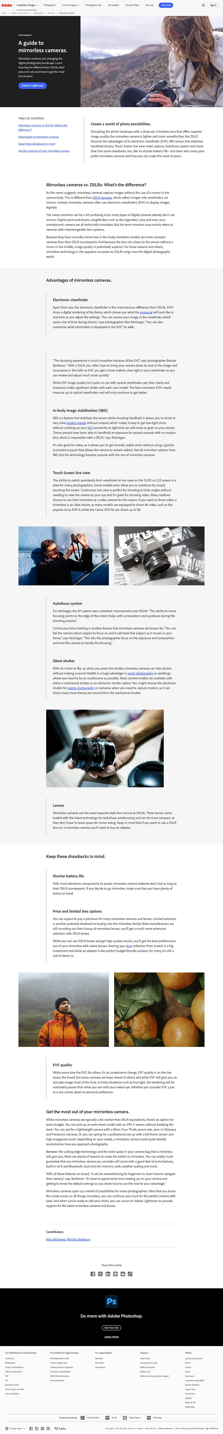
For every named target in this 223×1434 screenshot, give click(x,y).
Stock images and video (14, 1389)
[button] (203, 5)
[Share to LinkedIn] (108, 1274)
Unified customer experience (61, 1367)
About (187, 1363)
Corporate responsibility (194, 1380)
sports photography (81, 688)
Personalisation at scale (59, 1358)
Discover (51, 13)
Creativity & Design (26, 5)
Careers (188, 1367)
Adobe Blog (189, 1407)
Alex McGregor (56, 1239)
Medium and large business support (154, 1376)
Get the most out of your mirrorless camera (44, 151)
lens (129, 946)
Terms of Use (150, 1428)
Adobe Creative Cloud (20, 13)
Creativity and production (60, 1372)
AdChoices (213, 1428)
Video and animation (13, 1372)
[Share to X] (100, 1274)
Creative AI (9, 1358)
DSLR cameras (102, 198)
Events (187, 1372)
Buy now (149, 5)
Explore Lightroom (32, 85)
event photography (140, 673)
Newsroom (189, 1376)
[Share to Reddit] (123, 1274)
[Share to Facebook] (93, 1274)
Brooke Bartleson (78, 1239)
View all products (12, 1394)
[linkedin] (48, 1428)
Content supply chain (58, 1363)
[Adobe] (6, 5)
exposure (146, 312)
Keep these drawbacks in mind (36, 144)
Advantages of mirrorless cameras (38, 137)
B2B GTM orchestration (59, 1376)
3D (6, 1380)
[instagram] (36, 1428)
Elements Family (12, 1385)
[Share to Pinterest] (115, 1274)
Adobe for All (190, 1402)
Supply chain (190, 1389)
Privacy (140, 1428)
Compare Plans (132, 5)
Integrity (188, 1398)
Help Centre (145, 1358)
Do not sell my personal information (189, 1428)
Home (4, 13)
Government (100, 1367)
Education (99, 1358)
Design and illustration (14, 1367)
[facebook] (31, 1428)
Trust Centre (190, 1394)
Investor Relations (192, 1385)
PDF (6, 1376)
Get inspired (113, 5)
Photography (50, 5)
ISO (90, 428)
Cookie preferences (165, 1428)
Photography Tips (93, 5)
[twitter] (42, 1428)
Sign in (213, 5)
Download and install (148, 1363)
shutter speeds (76, 423)
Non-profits (99, 1363)
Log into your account (193, 1358)
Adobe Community (147, 1367)
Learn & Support (69, 5)
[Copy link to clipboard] (130, 1274)
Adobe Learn (145, 1372)
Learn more (111, 1337)
